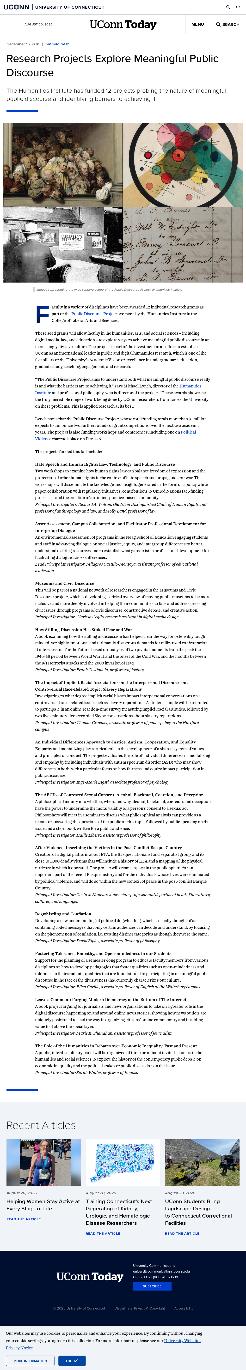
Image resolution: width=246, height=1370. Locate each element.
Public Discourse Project (94, 313)
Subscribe (152, 1286)
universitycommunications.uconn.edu (161, 1271)
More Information (30, 1360)
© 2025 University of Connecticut (79, 1308)
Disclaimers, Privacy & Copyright (140, 1308)
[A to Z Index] (238, 7)
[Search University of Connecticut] (228, 7)
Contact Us (141, 1276)
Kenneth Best (56, 44)
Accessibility (183, 1308)
